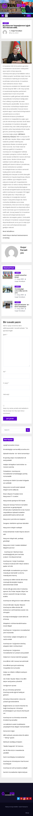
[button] (25, 15)
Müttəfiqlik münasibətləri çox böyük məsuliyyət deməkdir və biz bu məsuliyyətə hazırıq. (15, 573)
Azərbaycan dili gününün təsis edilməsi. (16, 601)
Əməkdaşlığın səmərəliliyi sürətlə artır (21, 291)
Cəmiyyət (6, 23)
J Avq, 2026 (20, 279)
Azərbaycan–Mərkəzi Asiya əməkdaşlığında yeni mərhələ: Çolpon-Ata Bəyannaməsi (13, 554)
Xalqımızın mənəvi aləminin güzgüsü (15, 657)
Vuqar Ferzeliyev (16, 31)
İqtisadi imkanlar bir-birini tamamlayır (16, 454)
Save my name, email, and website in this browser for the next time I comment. (15, 410)
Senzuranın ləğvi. (9, 731)
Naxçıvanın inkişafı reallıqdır (12, 528)
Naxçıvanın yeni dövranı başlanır (14, 519)
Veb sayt (6, 394)
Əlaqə (27, 813)
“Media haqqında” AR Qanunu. (13, 746)
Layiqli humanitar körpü (11, 445)
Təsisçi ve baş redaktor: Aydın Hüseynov (16, 807)
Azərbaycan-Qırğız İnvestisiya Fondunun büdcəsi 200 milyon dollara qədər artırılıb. (16, 563)
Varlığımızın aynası (9, 686)
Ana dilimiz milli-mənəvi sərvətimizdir (16, 661)
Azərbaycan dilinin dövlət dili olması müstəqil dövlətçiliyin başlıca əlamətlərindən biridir (15, 582)
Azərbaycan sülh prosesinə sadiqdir (15, 768)
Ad (4, 372)
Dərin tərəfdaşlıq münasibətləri (14, 757)
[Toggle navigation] (6, 15)
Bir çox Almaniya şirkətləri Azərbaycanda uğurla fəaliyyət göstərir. (13, 692)
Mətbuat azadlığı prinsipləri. (12, 742)
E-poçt (6, 383)
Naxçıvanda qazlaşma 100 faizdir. (14, 501)
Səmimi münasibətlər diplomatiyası (15, 772)
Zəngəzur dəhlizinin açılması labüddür (16, 523)
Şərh (5, 335)
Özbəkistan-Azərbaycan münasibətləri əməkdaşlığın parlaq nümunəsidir (15, 473)
